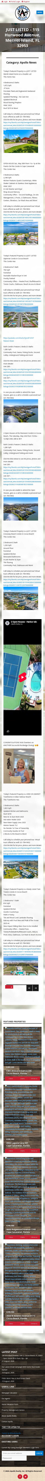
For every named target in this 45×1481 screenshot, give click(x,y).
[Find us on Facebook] (20, 1476)
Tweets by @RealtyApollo (11, 1433)
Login (5, 1)
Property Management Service (13, 1410)
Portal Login (15, 1)
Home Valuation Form (10, 1404)
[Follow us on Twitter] (25, 1476)
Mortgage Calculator (9, 1393)
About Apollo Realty (9, 1416)
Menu (40, 12)
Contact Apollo (7, 1421)
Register (26, 1)
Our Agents (6, 1398)
